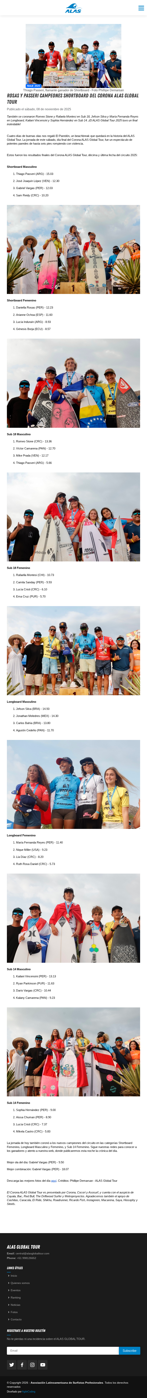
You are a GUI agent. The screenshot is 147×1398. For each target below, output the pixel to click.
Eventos (15, 1290)
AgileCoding (28, 1391)
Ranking (16, 1297)
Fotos (14, 1312)
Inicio (14, 1275)
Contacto (16, 1319)
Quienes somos (20, 1283)
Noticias (15, 1304)
